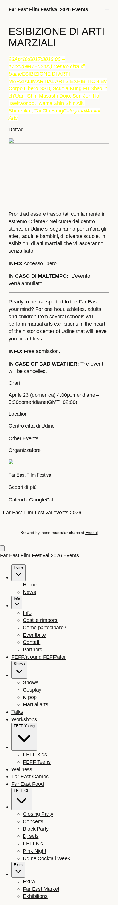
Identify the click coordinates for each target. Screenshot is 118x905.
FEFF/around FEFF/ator (38, 657)
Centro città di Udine (32, 426)
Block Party (36, 829)
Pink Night (34, 851)
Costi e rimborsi (40, 620)
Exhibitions (35, 896)
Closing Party (38, 814)
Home (30, 584)
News (29, 592)
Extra (29, 881)
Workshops (24, 719)
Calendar (19, 500)
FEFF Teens (37, 762)
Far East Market (41, 889)
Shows (30, 682)
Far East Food (27, 784)
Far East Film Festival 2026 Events (48, 9)
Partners (32, 649)
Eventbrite (34, 635)
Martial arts (35, 704)
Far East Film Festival (30, 474)
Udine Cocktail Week (46, 858)
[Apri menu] (107, 9)
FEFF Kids (35, 754)
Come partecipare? (44, 627)
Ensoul (91, 532)
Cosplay (32, 690)
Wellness (21, 769)
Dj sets (30, 836)
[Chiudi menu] (2, 548)
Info (27, 613)
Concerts (33, 821)
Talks (17, 712)
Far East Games (30, 776)
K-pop (30, 697)
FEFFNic (33, 843)
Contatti (31, 642)
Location (18, 414)
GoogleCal (41, 500)
